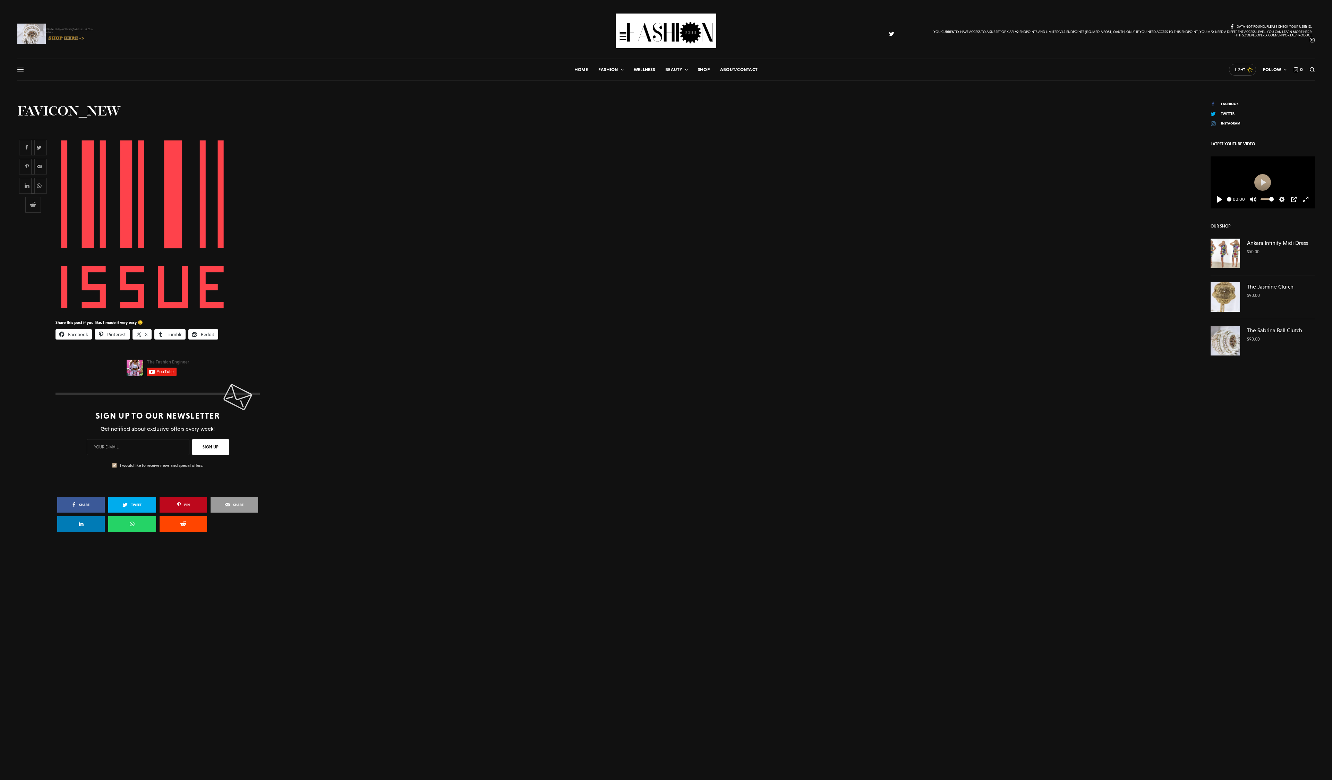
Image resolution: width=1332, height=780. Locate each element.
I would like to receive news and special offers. (161, 465)
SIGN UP (211, 447)
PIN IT (161, 224)
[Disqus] (666, 637)
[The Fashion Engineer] (666, 31)
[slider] (1229, 199)
